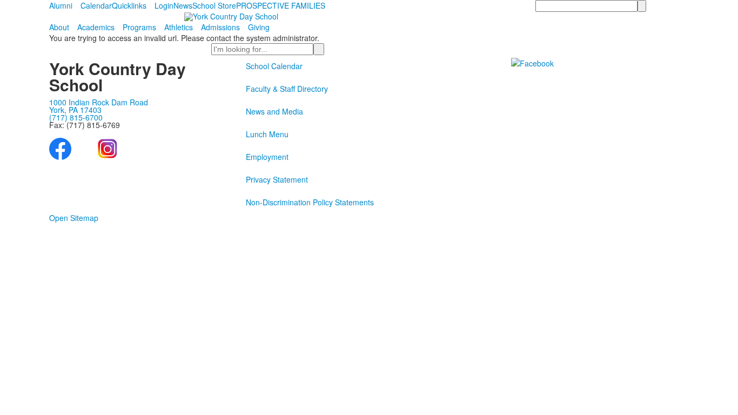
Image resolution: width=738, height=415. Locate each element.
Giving (259, 27)
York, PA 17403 (75, 109)
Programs (139, 27)
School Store (214, 5)
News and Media (274, 111)
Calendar (96, 5)
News (182, 5)
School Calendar (274, 66)
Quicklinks (129, 5)
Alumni (60, 5)
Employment (267, 156)
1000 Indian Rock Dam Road (98, 102)
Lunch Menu (267, 134)
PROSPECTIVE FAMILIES (280, 5)
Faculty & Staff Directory (287, 88)
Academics (96, 27)
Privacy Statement (277, 179)
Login (164, 5)
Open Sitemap (73, 217)
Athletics (178, 27)
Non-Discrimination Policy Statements (310, 202)
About (59, 27)
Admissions (220, 27)
